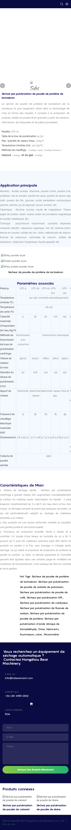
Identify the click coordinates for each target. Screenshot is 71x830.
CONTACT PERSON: (14, 710)
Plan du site (8, 824)
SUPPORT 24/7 (12, 692)
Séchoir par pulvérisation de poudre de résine (51, 807)
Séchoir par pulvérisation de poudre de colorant (17, 807)
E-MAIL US (10, 674)
